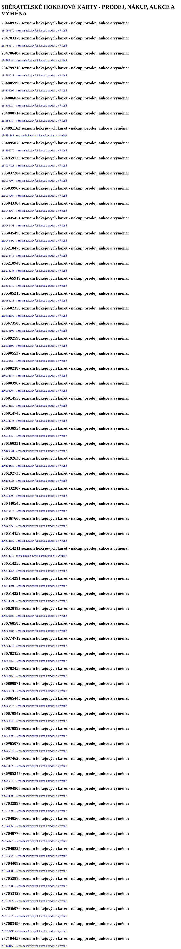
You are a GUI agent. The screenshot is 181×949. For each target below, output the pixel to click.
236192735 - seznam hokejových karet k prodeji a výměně (34, 480)
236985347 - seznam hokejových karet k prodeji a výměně (34, 780)
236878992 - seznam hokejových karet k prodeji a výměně (34, 735)
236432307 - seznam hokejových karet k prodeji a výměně (34, 495)
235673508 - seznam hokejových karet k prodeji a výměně (34, 330)
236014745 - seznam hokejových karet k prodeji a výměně (34, 420)
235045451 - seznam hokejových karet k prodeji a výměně (34, 225)
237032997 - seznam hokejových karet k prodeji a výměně (34, 810)
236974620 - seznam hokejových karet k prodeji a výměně (34, 765)
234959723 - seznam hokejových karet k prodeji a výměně (34, 165)
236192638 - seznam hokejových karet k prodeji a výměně (34, 465)
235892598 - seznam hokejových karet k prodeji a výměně (34, 345)
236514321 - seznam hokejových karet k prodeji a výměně (34, 600)
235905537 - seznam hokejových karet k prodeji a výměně (34, 360)
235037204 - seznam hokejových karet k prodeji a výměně (34, 180)
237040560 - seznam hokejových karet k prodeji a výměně (34, 825)
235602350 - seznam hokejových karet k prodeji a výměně (34, 315)
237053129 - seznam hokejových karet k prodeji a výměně (34, 900)
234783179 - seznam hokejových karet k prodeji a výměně (34, 45)
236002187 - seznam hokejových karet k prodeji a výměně (34, 375)
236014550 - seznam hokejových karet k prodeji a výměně (34, 405)
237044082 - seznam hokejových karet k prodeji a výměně (34, 870)
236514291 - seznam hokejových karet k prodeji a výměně (34, 585)
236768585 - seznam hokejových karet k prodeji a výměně (34, 630)
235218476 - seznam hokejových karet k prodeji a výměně (34, 255)
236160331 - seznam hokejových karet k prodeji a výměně (34, 450)
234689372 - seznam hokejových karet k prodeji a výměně (34, 30)
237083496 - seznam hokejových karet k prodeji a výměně (34, 931)
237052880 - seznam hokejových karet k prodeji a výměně (34, 885)
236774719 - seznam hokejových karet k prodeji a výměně (34, 645)
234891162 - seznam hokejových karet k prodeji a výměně (34, 135)
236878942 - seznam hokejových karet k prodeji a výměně (34, 720)
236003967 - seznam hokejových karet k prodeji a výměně (34, 390)
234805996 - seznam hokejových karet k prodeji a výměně (34, 90)
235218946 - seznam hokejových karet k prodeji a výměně (34, 270)
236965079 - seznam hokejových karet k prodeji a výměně (34, 750)
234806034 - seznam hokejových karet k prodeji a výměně (34, 105)
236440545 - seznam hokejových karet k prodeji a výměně (34, 510)
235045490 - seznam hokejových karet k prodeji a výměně (34, 240)
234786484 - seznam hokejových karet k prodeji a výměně (34, 60)
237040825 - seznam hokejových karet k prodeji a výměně (34, 855)
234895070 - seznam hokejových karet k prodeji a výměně (34, 150)
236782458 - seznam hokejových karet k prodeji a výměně (34, 675)
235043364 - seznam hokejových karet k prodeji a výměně (34, 210)
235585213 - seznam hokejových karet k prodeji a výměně (34, 300)
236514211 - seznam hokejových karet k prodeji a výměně (34, 555)
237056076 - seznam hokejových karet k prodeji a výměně (34, 916)
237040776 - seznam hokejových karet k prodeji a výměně (34, 840)
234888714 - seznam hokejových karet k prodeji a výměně (34, 120)
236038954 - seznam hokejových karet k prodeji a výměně (34, 435)
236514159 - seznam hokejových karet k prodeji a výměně (34, 540)
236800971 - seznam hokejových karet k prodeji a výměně (34, 690)
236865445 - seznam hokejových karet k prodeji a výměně (34, 705)
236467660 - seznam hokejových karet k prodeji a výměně (34, 525)
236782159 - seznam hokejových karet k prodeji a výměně (34, 660)
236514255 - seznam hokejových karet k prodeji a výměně (34, 570)
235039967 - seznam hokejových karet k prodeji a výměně (34, 195)
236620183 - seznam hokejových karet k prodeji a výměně (34, 615)
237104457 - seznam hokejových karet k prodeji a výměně (34, 945)
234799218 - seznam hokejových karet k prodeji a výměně (34, 75)
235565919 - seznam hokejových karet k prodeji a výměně (34, 285)
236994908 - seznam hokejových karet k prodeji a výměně (34, 795)
